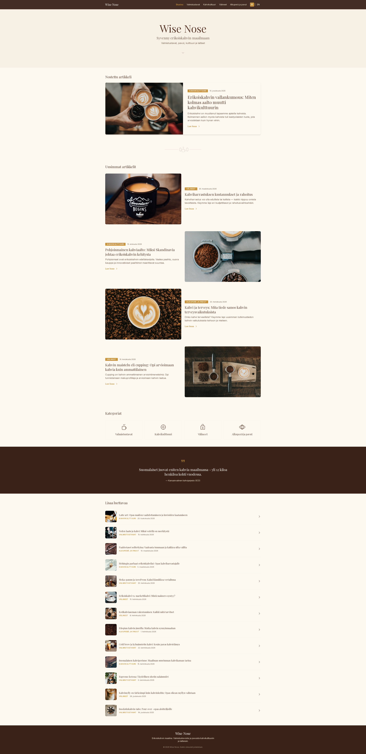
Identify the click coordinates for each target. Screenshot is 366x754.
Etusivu (179, 4)
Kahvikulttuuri (209, 4)
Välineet (223, 4)
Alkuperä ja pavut (238, 4)
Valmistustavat (193, 4)
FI (252, 4)
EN (258, 4)
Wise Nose (112, 4)
